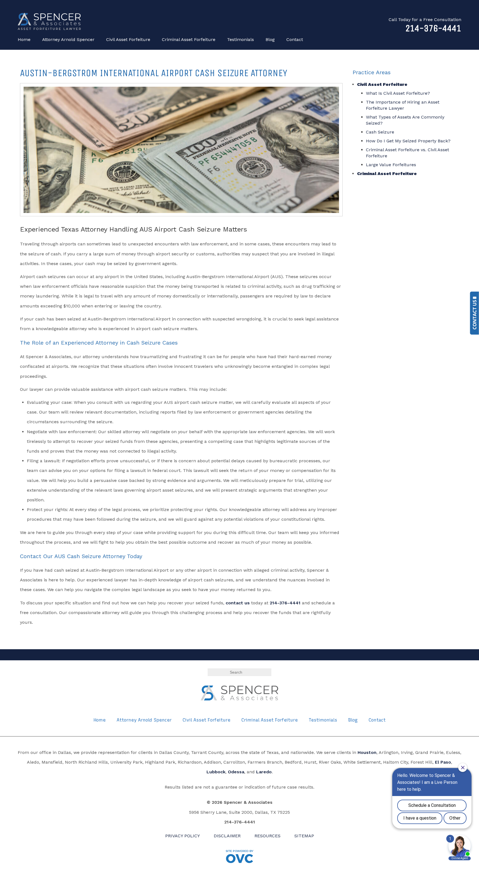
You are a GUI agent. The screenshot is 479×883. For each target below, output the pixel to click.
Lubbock (216, 771)
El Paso (443, 762)
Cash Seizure (380, 132)
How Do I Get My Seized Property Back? (408, 140)
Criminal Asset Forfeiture (188, 39)
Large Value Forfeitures (391, 164)
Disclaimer (227, 835)
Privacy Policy (182, 835)
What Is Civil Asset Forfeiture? (398, 93)
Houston (367, 752)
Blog (270, 39)
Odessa (236, 771)
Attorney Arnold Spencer (68, 39)
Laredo (264, 771)
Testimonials (240, 39)
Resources (267, 835)
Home (24, 39)
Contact (294, 39)
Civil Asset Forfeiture (128, 39)
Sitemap (304, 835)
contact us (238, 602)
